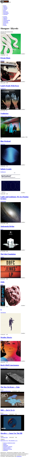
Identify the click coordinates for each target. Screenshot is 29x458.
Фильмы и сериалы (7, 446)
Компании (5, 445)
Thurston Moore (4, 368)
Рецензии (5, 14)
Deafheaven (3, 88)
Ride (2, 340)
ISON (2, 229)
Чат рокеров (13, 440)
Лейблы (5, 19)
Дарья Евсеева (4, 414)
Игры (4, 10)
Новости (5, 6)
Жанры (5, 444)
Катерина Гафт (4, 437)
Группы (5, 16)
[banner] (5, 2)
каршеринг (19, 456)
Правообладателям (7, 449)
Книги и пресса (6, 447)
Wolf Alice (3, 144)
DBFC (2, 284)
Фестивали (5, 22)
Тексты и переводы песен (9, 442)
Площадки (5, 21)
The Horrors (3, 312)
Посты (4, 5)
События (5, 8)
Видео (4, 24)
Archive (2, 257)
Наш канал (5, 440)
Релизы (5, 25)
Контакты (5, 450)
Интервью (5, 11)
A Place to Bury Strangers (6, 116)
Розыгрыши (6, 13)
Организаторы (6, 20)
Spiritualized (3, 201)
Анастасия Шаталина (6, 391)
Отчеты (5, 9)
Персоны (5, 17)
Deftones (2, 60)
